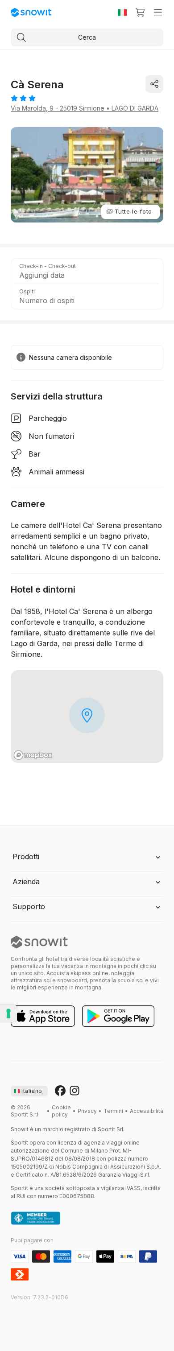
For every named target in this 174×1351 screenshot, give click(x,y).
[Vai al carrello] (140, 12)
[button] (87, 271)
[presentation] (29, 1091)
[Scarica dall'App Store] (43, 1016)
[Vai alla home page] (39, 942)
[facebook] (60, 1091)
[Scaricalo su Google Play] (118, 1016)
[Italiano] (122, 12)
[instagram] (74, 1091)
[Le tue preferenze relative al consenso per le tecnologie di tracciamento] (8, 1013)
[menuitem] (61, 1111)
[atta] (36, 1218)
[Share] (154, 84)
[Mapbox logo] (33, 755)
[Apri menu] (158, 12)
